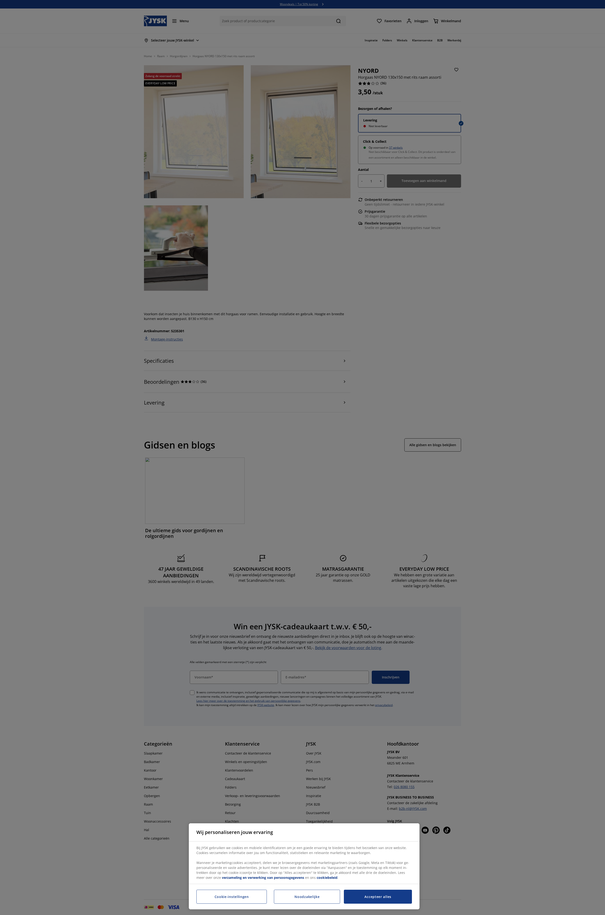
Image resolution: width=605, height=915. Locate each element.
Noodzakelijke (307, 896)
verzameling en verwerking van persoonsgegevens (263, 877)
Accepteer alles (377, 896)
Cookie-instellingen (232, 896)
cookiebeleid (327, 877)
